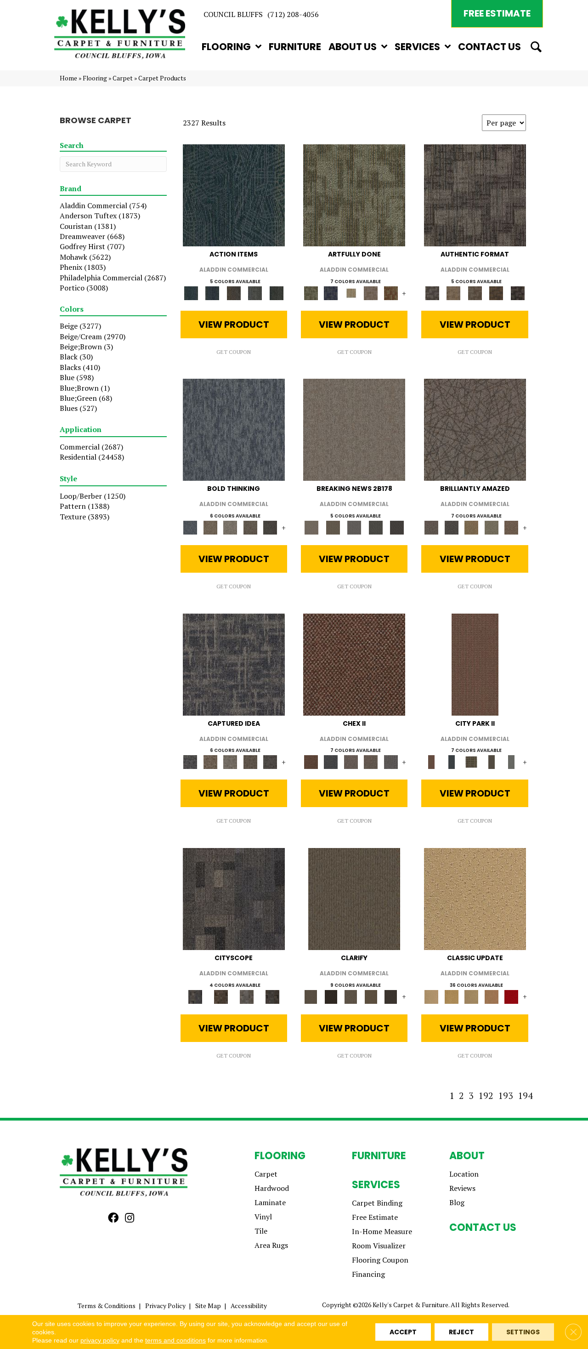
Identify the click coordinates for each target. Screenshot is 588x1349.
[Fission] (250, 527)
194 (525, 1095)
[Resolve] (354, 898)
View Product (233, 324)
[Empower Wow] (491, 527)
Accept (403, 1332)
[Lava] (230, 527)
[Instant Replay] (354, 527)
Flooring (95, 78)
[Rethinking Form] (496, 292)
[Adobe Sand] (475, 898)
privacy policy (99, 1340)
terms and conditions (175, 1340)
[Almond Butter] (471, 996)
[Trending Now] (354, 429)
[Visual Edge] (475, 194)
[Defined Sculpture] (453, 292)
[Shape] (234, 429)
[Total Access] (397, 527)
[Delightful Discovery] (354, 194)
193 (505, 1095)
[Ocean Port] (212, 292)
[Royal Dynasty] (511, 996)
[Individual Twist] (474, 292)
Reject (461, 1332)
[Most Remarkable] (330, 292)
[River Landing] (330, 761)
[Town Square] (391, 761)
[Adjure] (391, 996)
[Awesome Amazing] (370, 292)
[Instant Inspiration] (511, 527)
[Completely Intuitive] (471, 527)
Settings (523, 1332)
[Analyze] (330, 996)
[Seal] (270, 527)
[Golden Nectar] (451, 996)
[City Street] (276, 292)
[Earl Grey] (255, 292)
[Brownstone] (233, 292)
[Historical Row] (272, 996)
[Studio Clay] (491, 996)
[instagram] (129, 1218)
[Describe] (351, 996)
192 (485, 1095)
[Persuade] (370, 996)
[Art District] (351, 761)
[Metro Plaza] (370, 761)
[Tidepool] (234, 194)
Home (68, 78)
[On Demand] (375, 527)
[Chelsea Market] (354, 664)
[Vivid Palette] (391, 292)
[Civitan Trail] (220, 996)
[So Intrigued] (475, 429)
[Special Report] (332, 527)
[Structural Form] (517, 292)
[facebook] (113, 1218)
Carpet (123, 78)
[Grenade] (210, 527)
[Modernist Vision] (351, 292)
